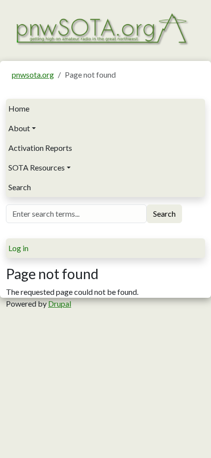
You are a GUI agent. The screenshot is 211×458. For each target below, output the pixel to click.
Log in (18, 248)
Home (18, 108)
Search (19, 187)
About (19, 128)
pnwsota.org (33, 74)
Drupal (59, 303)
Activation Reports (40, 147)
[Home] (101, 28)
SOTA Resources (36, 167)
